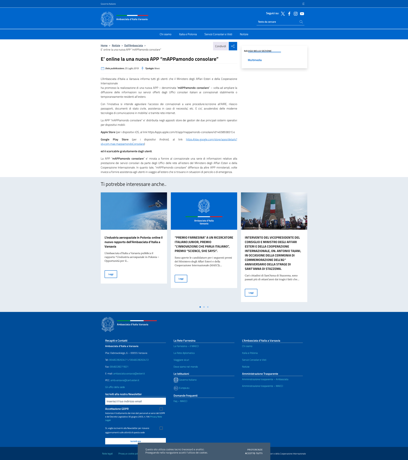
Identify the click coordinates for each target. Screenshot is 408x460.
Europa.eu (183, 388)
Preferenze (255, 450)
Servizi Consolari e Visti (254, 360)
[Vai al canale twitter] (282, 13)
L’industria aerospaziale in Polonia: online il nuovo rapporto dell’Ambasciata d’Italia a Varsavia (134, 242)
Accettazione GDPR (117, 409)
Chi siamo (247, 346)
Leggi (112, 274)
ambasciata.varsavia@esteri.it (129, 373)
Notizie (116, 45)
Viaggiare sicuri (181, 360)
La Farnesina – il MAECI (186, 346)
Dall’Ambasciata (133, 45)
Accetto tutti (254, 453)
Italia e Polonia (250, 353)
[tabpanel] (134, 248)
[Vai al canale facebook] (288, 13)
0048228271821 (119, 367)
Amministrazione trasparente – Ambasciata (265, 379)
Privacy (153, 416)
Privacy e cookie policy (129, 453)
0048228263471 (118, 360)
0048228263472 (139, 360)
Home (104, 45)
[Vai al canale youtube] (301, 13)
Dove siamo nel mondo (186, 367)
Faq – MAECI (180, 401)
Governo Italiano (108, 3)
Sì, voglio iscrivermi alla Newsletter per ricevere (127, 428)
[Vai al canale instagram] (295, 13)
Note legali (107, 453)
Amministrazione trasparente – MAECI (262, 386)
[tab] (200, 307)
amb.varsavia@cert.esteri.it (125, 380)
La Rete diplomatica (184, 353)
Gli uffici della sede (115, 387)
